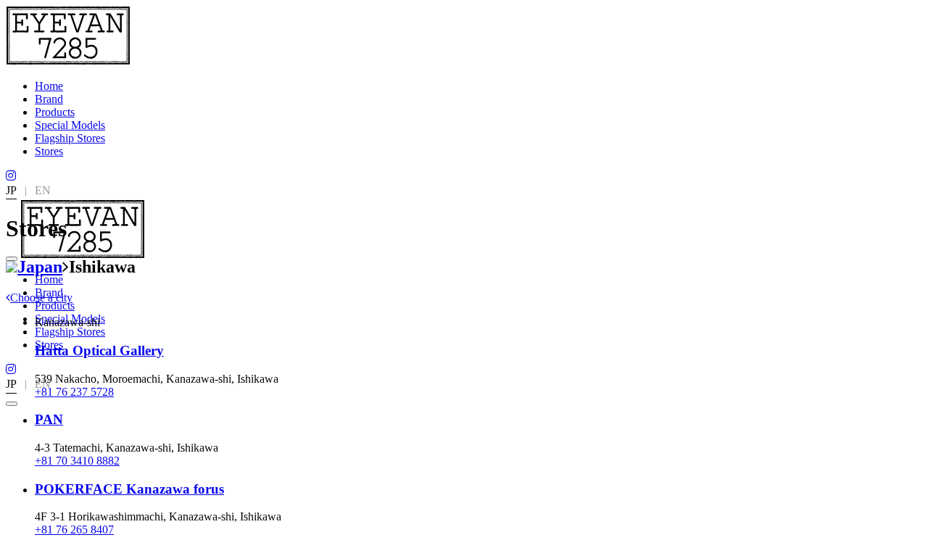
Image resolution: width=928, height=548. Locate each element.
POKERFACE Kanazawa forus (129, 489)
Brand (49, 99)
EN (43, 190)
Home (49, 86)
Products (55, 112)
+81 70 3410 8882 (77, 460)
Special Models (70, 125)
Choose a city (41, 297)
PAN (49, 419)
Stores (49, 151)
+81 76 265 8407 (74, 529)
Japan (39, 266)
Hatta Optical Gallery (99, 350)
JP (11, 190)
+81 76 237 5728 (74, 392)
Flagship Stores (70, 138)
